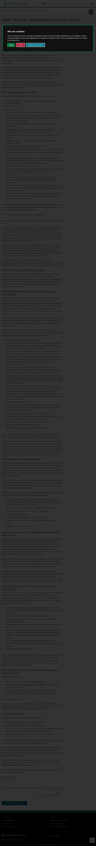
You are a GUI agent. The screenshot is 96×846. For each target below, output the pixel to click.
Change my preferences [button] (35, 45)
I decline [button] (20, 45)
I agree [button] (11, 45)
